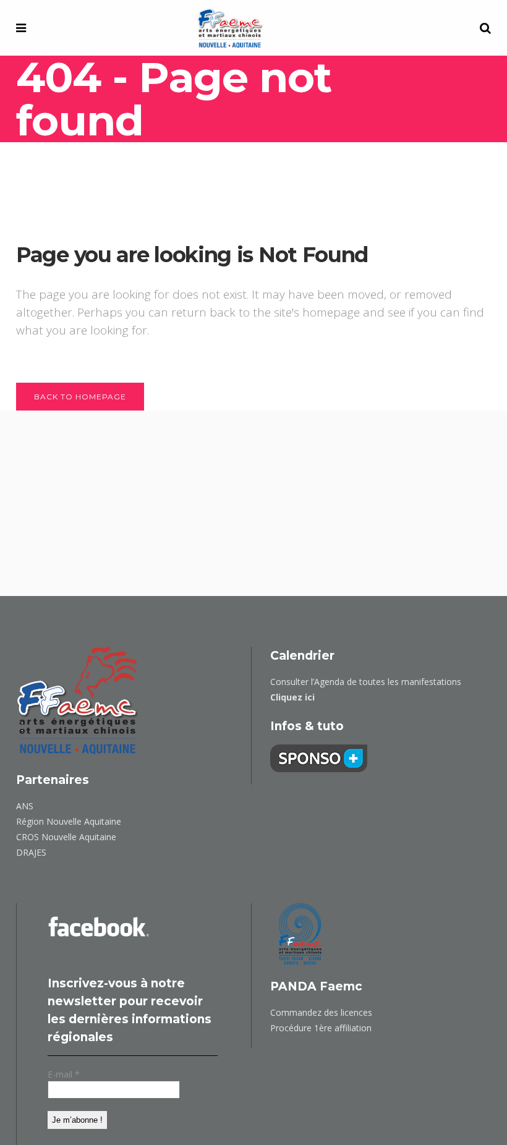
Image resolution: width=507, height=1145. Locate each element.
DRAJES (31, 852)
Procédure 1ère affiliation (321, 1028)
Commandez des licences (321, 1012)
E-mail (64, 1074)
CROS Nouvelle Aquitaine (66, 837)
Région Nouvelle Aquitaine (68, 821)
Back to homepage (80, 396)
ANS (24, 806)
